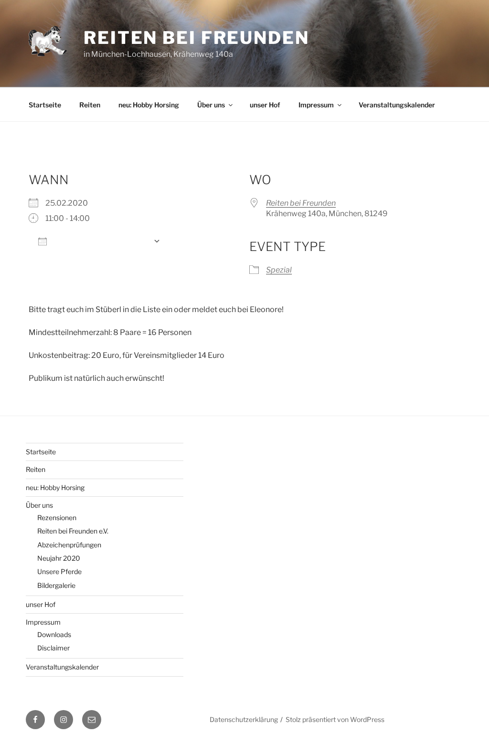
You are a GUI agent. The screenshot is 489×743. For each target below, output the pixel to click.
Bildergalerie (56, 585)
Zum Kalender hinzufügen (100, 241)
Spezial (279, 269)
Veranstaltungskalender (397, 105)
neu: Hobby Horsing (148, 105)
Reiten (89, 105)
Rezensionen (56, 517)
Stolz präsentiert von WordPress (335, 719)
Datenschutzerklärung (244, 719)
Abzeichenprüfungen (69, 545)
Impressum (316, 105)
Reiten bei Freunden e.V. (72, 531)
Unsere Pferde (59, 571)
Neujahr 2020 (58, 558)
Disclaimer (53, 648)
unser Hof (265, 105)
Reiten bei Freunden (196, 37)
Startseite (45, 105)
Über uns (211, 105)
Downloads (54, 634)
